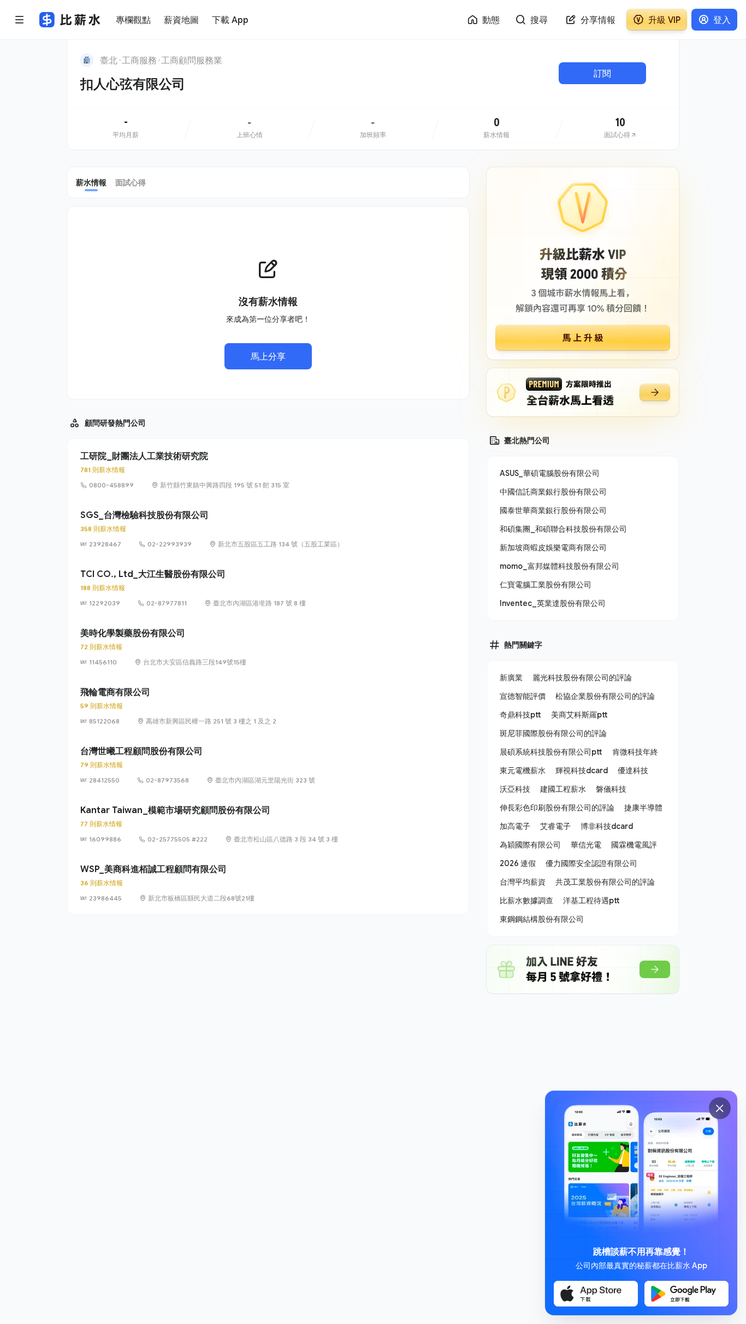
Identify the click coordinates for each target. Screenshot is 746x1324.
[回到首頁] (86, 60)
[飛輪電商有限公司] (268, 706)
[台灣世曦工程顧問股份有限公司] (268, 765)
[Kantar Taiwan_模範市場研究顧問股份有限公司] (268, 824)
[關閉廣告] (720, 1108)
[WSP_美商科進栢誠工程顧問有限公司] (268, 883)
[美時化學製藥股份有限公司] (268, 647)
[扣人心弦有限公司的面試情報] (620, 128)
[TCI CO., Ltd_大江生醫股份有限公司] (268, 588)
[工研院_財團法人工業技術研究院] (268, 470)
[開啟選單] (20, 20)
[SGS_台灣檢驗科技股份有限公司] (268, 529)
